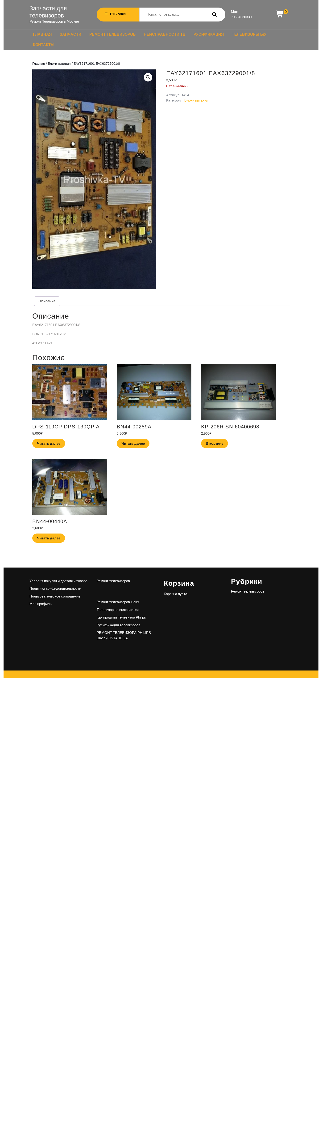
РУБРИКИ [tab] (118, 14)
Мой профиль (40, 604)
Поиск (213, 14)
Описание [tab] (46, 301)
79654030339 (241, 17)
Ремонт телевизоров (112, 34)
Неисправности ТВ (165, 34)
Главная (42, 34)
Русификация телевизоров (118, 625)
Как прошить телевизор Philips (121, 617)
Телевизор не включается (118, 610)
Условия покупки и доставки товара (58, 581)
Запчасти (70, 34)
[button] (148, 77)
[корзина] (280, 14)
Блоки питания (59, 63)
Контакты (43, 45)
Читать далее (48, 443)
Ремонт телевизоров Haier (118, 602)
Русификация (209, 34)
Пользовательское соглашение (54, 596)
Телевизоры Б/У (249, 34)
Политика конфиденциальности (55, 588)
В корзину (214, 443)
